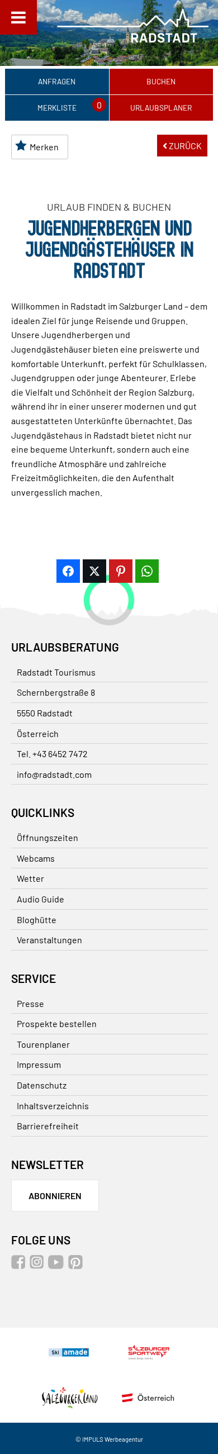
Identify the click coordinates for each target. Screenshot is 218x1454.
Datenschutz (42, 1085)
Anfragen (56, 81)
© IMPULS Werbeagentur (109, 1439)
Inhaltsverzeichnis (53, 1105)
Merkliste (57, 107)
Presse (30, 1003)
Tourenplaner (43, 1044)
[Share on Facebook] (68, 571)
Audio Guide (40, 899)
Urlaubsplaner (161, 107)
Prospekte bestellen (57, 1023)
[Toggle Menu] (18, 17)
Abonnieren (55, 1195)
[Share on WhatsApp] (147, 571)
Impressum (39, 1064)
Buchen (161, 81)
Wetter (30, 878)
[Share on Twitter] (94, 571)
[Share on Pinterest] (120, 571)
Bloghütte (36, 919)
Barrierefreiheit (48, 1125)
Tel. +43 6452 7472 (52, 753)
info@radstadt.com (54, 774)
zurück (184, 145)
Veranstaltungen (49, 939)
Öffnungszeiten (47, 837)
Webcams (36, 858)
